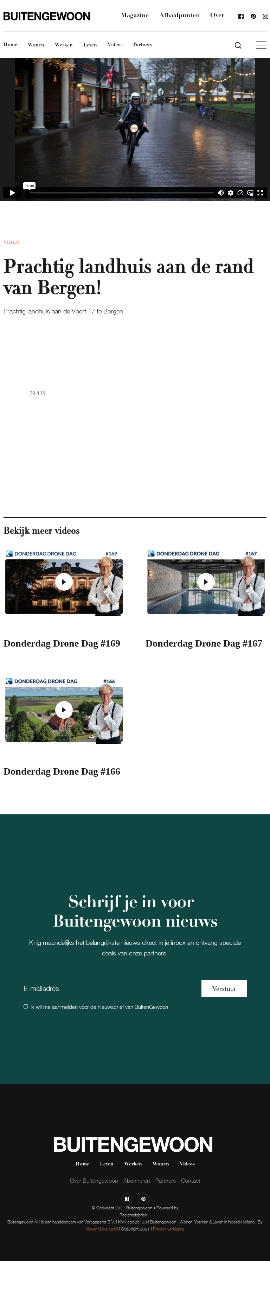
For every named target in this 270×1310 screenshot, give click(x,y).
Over (217, 16)
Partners (142, 44)
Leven (90, 45)
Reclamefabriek (133, 1214)
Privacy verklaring (169, 1229)
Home (10, 44)
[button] (261, 45)
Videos (115, 44)
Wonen (36, 45)
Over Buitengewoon (94, 1180)
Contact (190, 1180)
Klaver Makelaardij (101, 1229)
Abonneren (136, 1180)
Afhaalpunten (179, 16)
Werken (64, 45)
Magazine (135, 16)
